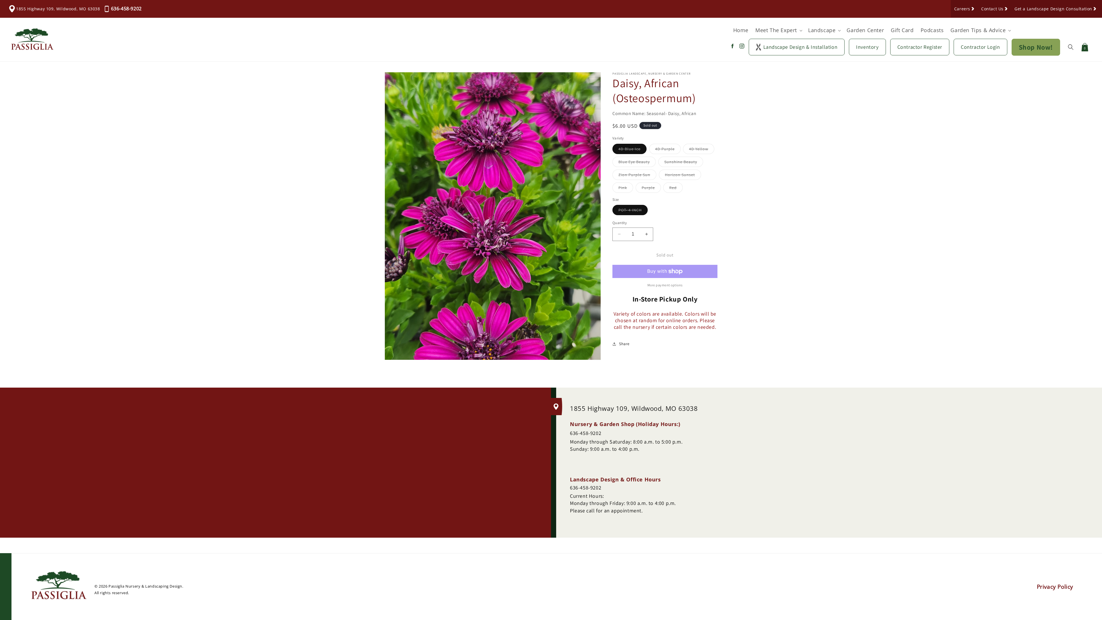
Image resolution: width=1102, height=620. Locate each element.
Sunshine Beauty (683, 163)
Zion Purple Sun (637, 176)
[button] (778, 30)
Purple (651, 189)
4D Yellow (701, 150)
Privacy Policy (1055, 586)
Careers (962, 8)
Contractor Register (919, 47)
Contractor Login (980, 47)
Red (676, 189)
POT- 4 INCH (633, 211)
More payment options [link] (665, 285)
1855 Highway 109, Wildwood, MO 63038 (58, 8)
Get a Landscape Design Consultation (1053, 8)
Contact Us (992, 8)
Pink (625, 189)
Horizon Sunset (683, 176)
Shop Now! (1036, 47)
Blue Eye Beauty (637, 163)
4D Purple (668, 150)
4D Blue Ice (632, 150)
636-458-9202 (126, 8)
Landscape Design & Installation (800, 47)
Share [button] (624, 343)
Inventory (867, 47)
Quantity (619, 222)
